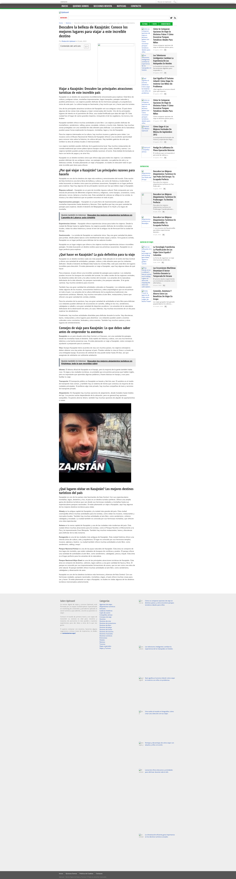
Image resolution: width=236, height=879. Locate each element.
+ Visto (154, 24)
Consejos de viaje (105, 617)
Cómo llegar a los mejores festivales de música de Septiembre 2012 (162, 130)
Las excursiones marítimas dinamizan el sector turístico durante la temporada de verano (164, 272)
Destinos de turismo (106, 632)
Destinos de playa (106, 627)
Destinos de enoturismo (108, 623)
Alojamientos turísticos (107, 606)
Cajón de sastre (105, 613)
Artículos (103, 609)
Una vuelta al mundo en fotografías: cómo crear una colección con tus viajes (159, 712)
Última (144, 24)
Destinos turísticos (106, 636)
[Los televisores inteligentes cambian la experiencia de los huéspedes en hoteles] (147, 70)
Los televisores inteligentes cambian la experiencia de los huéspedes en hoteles (163, 59)
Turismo (102, 644)
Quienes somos (81, 6)
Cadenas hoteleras (106, 611)
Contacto (63, 2)
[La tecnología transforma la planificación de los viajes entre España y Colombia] (147, 264)
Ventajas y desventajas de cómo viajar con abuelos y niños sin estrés (159, 744)
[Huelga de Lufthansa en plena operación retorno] (147, 152)
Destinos (68, 23)
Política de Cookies (86, 873)
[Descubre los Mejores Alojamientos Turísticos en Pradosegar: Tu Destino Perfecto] (147, 204)
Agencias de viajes (106, 604)
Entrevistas (144, 166)
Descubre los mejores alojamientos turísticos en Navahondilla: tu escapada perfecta (164, 221)
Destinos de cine (105, 621)
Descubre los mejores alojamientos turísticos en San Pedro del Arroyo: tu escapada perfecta (164, 175)
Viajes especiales (105, 646)
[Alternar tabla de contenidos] (85, 47)
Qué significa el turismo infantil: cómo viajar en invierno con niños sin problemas (163, 82)
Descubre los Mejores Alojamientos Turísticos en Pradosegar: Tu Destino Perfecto (164, 198)
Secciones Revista (103, 6)
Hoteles (102, 640)
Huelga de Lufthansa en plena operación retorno (163, 149)
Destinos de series (106, 629)
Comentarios (165, 24)
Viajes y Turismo (105, 648)
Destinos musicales (106, 634)
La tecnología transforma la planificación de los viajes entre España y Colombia (164, 251)
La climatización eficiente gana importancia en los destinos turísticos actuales (160, 836)
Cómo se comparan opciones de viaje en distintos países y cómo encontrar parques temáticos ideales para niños (163, 36)
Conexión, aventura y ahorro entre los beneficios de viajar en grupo (162, 295)
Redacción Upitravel (68, 41)
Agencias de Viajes (146, 242)
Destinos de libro (105, 625)
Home (61, 23)
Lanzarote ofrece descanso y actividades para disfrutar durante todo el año (159, 771)
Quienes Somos (71, 873)
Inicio (64, 6)
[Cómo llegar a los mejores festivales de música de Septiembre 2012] (147, 131)
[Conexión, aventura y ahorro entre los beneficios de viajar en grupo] (147, 301)
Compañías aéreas (106, 615)
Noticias (121, 6)
